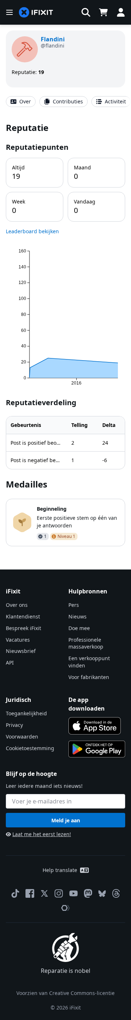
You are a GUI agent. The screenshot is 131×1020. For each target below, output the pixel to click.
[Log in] (121, 12)
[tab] (21, 101)
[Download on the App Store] (94, 726)
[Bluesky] (102, 893)
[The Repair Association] (65, 908)
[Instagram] (59, 893)
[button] (86, 12)
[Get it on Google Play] (96, 749)
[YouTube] (73, 893)
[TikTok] (15, 893)
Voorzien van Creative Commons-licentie (65, 993)
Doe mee (79, 628)
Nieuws (77, 616)
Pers (73, 604)
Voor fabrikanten (88, 677)
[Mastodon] (88, 893)
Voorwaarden (22, 736)
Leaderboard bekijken (32, 231)
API (10, 662)
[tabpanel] (65, 334)
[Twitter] (44, 893)
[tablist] (65, 101)
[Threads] (116, 893)
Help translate (60, 870)
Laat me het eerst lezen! (41, 834)
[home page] (36, 12)
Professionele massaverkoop (85, 643)
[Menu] (9, 12)
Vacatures (18, 639)
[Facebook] (29, 893)
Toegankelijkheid (26, 713)
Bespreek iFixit (23, 628)
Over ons (17, 604)
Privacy (14, 724)
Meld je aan (65, 820)
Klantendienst (23, 616)
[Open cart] (103, 12)
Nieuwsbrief (21, 650)
